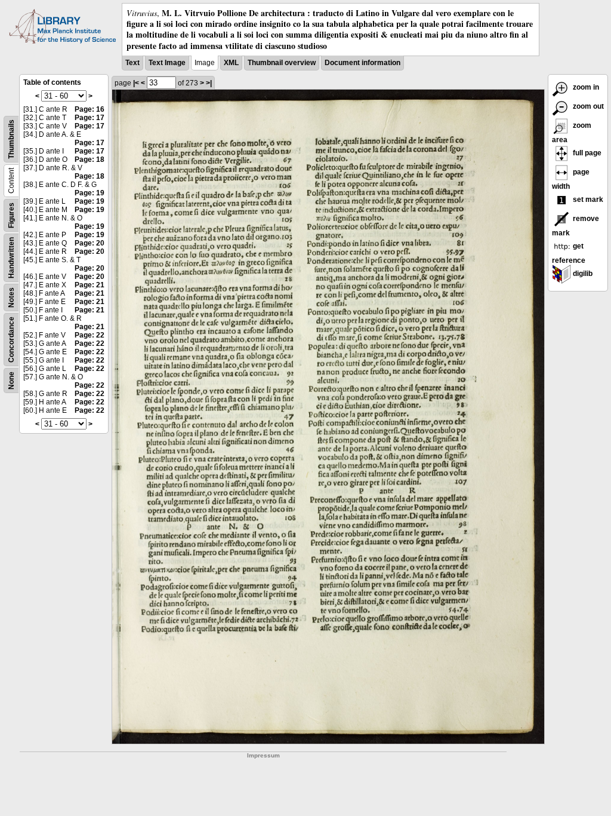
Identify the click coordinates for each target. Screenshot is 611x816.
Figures (11, 215)
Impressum (263, 755)
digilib (582, 273)
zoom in (585, 87)
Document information (362, 63)
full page (586, 153)
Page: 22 (89, 335)
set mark (587, 199)
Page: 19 (89, 193)
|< (136, 83)
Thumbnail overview (282, 63)
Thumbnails (11, 139)
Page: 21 (89, 285)
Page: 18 (89, 159)
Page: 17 (89, 117)
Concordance (11, 340)
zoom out (587, 106)
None (11, 380)
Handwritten (11, 257)
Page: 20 (89, 243)
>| (209, 83)
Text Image (167, 63)
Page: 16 (89, 109)
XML (231, 63)
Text (132, 63)
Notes (11, 297)
